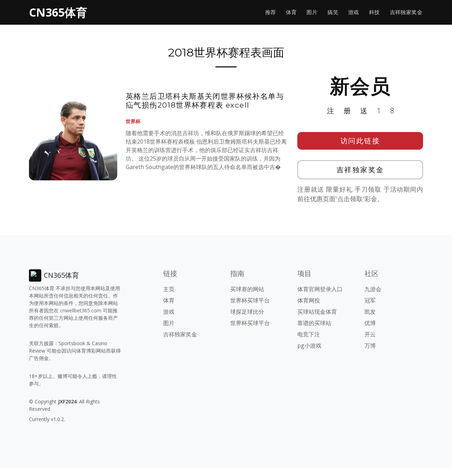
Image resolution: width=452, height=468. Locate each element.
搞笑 (332, 12)
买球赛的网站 (247, 289)
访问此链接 (360, 140)
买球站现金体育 (317, 312)
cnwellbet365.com (80, 310)
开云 (370, 334)
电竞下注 (308, 334)
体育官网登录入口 (320, 289)
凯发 (370, 312)
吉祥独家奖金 (406, 12)
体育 (291, 12)
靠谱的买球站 (314, 323)
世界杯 (133, 121)
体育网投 (308, 300)
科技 (374, 12)
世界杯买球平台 (250, 300)
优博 (370, 323)
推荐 (270, 12)
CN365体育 (58, 12)
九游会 (372, 289)
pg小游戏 (309, 345)
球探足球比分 (247, 312)
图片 (312, 12)
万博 (370, 345)
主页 (168, 289)
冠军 (370, 300)
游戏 (353, 12)
